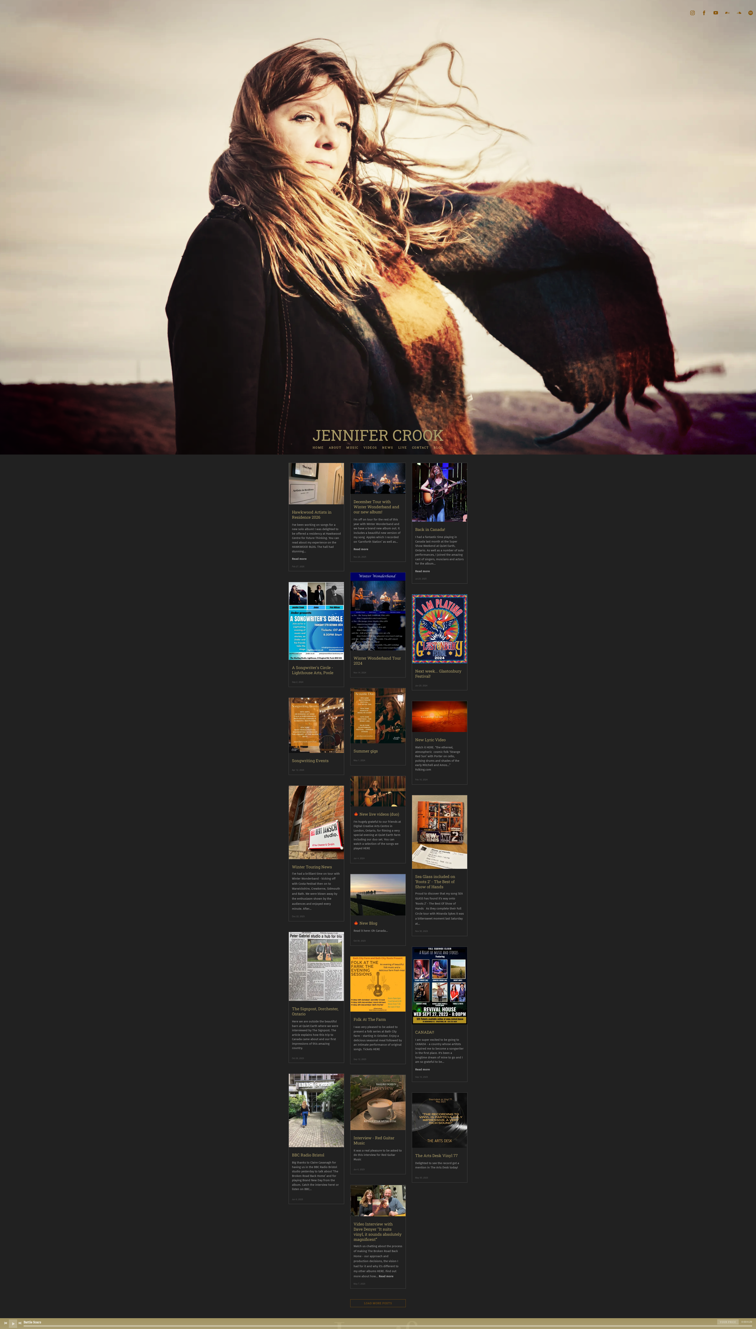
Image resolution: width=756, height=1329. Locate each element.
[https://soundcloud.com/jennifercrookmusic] (739, 13)
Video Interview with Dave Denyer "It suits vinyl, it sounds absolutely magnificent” (378, 1231)
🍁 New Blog (365, 923)
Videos (370, 447)
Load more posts (378, 1303)
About (335, 447)
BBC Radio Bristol (308, 1154)
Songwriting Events (310, 760)
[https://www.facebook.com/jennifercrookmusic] (704, 13)
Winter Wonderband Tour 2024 (377, 660)
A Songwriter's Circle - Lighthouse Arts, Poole (312, 670)
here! (331, 1185)
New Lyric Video (430, 739)
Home (318, 447)
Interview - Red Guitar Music (374, 1140)
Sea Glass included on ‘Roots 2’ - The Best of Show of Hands (435, 881)
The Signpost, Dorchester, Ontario (315, 1011)
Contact (420, 447)
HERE (430, 747)
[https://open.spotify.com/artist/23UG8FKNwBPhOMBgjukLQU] (750, 13)
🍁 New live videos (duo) (376, 814)
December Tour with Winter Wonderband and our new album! (376, 506)
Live (402, 447)
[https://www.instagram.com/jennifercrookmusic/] (692, 13)
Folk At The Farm (370, 1019)
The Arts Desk (440, 1167)
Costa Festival (307, 883)
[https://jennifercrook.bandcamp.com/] (727, 13)
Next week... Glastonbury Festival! (438, 673)
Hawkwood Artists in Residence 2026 (312, 514)
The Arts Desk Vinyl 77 (436, 1155)
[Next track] (20, 1323)
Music (352, 447)
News (387, 447)
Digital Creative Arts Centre (371, 826)
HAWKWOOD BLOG (304, 547)
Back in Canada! (430, 529)
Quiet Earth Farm (389, 835)
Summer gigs (366, 751)
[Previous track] (5, 1323)
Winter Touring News (312, 866)
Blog (438, 447)
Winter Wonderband (305, 879)
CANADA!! (424, 1032)
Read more (299, 559)
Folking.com (423, 769)
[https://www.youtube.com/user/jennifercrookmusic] (715, 13)
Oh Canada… (379, 931)
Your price (728, 1321)
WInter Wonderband (380, 524)
